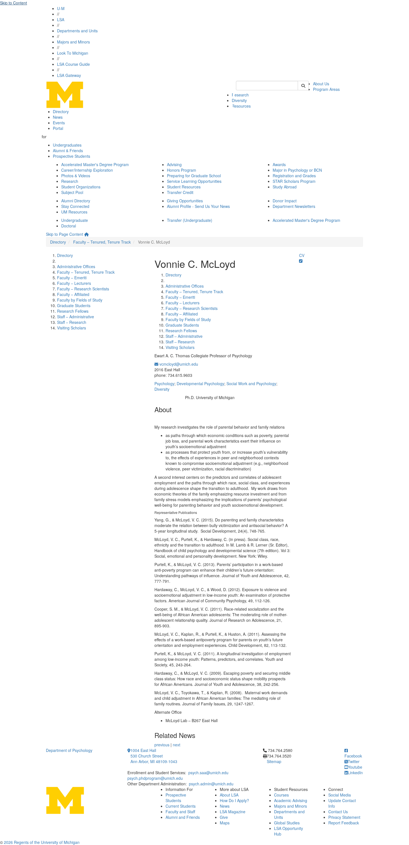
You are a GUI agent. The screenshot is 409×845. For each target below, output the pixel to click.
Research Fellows (72, 311)
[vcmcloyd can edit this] (300, 261)
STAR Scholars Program (294, 181)
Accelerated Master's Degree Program (95, 164)
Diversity (161, 389)
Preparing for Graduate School (194, 175)
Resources (241, 106)
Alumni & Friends (68, 150)
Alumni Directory (75, 200)
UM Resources (74, 212)
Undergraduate (74, 220)
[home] (86, 234)
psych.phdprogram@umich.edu (155, 778)
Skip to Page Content (64, 234)
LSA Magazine (232, 811)
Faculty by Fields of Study (79, 300)
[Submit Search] (303, 85)
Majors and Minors (73, 42)
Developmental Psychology (200, 383)
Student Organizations (80, 187)
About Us (321, 83)
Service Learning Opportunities (194, 181)
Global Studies (287, 822)
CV (301, 255)
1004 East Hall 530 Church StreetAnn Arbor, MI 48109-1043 (153, 755)
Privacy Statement (344, 817)
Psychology (164, 383)
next (176, 744)
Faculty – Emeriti (72, 277)
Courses (281, 795)
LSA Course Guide (73, 64)
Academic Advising (290, 800)
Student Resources (184, 187)
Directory (61, 111)
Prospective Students (71, 156)
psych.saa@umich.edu (208, 772)
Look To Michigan (72, 53)
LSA (60, 19)
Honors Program (181, 170)
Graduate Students (73, 305)
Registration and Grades (294, 175)
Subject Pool (72, 192)
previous (161, 744)
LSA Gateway (69, 75)
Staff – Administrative (75, 316)
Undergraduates (67, 145)
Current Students (181, 806)
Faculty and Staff (180, 811)
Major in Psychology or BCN (297, 170)
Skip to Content (13, 3)
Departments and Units (77, 30)
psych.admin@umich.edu (211, 783)
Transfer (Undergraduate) (189, 220)
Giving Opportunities (185, 200)
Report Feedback (343, 822)
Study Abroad (285, 187)
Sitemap (274, 761)
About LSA (229, 795)
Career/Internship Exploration (87, 170)
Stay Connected (75, 206)
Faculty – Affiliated (73, 294)
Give (224, 817)
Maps (225, 822)
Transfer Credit (180, 192)
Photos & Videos (75, 175)
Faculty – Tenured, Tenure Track (102, 242)
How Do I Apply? (234, 800)
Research (240, 95)
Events (59, 122)
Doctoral (68, 226)
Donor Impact (285, 200)
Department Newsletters (294, 206)
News (58, 117)
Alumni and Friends (183, 817)
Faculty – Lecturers (74, 283)
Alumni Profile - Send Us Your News (198, 206)
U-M (61, 8)
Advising (174, 164)
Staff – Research (71, 322)
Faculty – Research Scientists (83, 289)
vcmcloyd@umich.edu (178, 364)
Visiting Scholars (71, 328)
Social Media (339, 795)
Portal (58, 128)
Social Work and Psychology (251, 383)
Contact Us (338, 811)
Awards (279, 164)
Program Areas (326, 89)
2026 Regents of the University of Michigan (42, 842)
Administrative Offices (76, 266)
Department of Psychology (69, 750)
